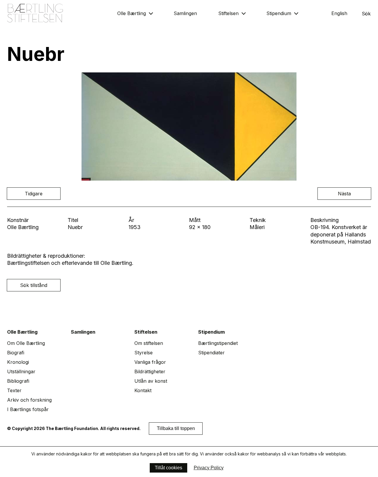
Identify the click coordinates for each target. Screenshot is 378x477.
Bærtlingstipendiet (218, 343)
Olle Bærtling (131, 13)
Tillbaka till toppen (176, 428)
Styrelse (143, 353)
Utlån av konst (150, 381)
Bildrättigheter (149, 371)
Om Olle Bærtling (26, 343)
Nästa (344, 194)
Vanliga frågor (150, 362)
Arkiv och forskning (29, 400)
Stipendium (278, 13)
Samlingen (185, 13)
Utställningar (21, 371)
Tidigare (34, 194)
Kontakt (142, 390)
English (339, 13)
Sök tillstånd (33, 285)
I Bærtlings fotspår (28, 409)
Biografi (15, 353)
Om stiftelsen (148, 343)
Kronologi (18, 362)
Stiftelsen (228, 13)
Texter (14, 390)
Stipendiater (211, 353)
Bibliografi (18, 381)
